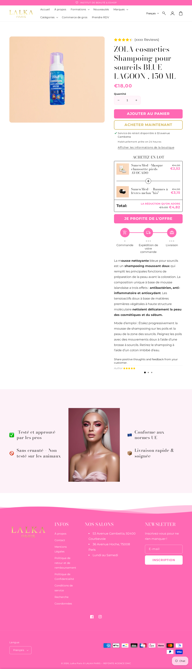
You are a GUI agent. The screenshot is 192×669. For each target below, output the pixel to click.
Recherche (61, 597)
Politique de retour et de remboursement (65, 562)
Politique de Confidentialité (64, 577)
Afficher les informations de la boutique (146, 147)
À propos (60, 533)
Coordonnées (63, 603)
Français (18, 650)
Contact (60, 540)
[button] (164, 13)
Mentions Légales (61, 549)
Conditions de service (64, 588)
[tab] (145, 372)
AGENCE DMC (123, 663)
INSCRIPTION (163, 560)
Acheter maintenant (148, 125)
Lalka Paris (76, 663)
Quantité (120, 93)
